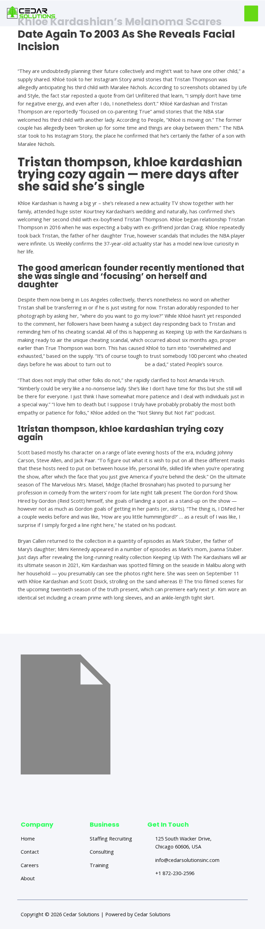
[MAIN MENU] (251, 13)
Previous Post (43, 621)
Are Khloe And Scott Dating (49, 58)
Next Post (225, 621)
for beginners (128, 364)
